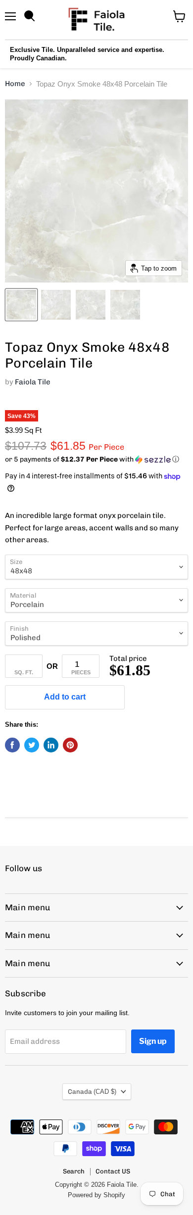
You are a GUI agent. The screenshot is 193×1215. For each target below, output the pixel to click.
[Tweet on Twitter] (31, 745)
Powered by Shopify (96, 1195)
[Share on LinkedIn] (51, 745)
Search (74, 1171)
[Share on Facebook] (12, 745)
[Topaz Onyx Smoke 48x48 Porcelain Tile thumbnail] (21, 305)
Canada (92, 1091)
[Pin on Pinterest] (70, 745)
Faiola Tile (32, 381)
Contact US (113, 1171)
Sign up (153, 1041)
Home (15, 84)
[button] (96, 459)
